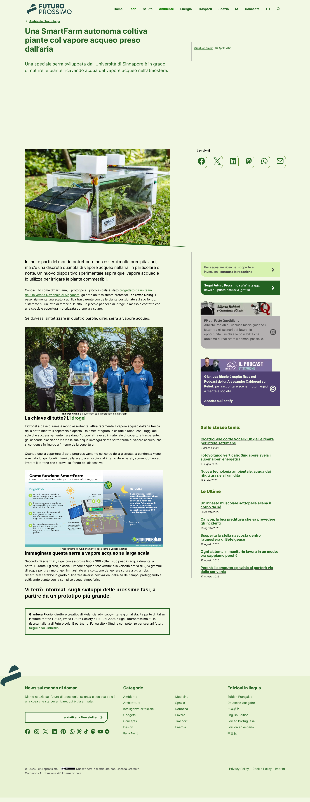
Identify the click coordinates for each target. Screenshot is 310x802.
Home (118, 9)
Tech (132, 9)
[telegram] (107, 731)
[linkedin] (54, 731)
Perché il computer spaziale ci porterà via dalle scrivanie (237, 570)
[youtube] (100, 731)
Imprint (280, 769)
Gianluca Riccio (203, 48)
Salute (147, 9)
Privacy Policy (239, 769)
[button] (278, 9)
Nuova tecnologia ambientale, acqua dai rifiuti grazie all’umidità (236, 473)
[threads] (79, 731)
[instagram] (36, 731)
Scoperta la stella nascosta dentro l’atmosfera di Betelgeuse (231, 537)
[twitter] (45, 731)
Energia (186, 9)
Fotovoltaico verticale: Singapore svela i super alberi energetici (236, 457)
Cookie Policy (262, 769)
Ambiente (166, 9)
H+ (268, 9)
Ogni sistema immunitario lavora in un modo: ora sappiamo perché (239, 553)
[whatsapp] (72, 731)
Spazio (224, 9)
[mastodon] (93, 731)
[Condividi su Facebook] (201, 162)
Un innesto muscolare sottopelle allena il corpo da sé (236, 505)
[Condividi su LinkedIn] (233, 162)
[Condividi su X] (217, 162)
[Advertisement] (155, 111)
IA (236, 9)
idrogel (78, 418)
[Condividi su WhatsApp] (264, 162)
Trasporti (205, 9)
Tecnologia (52, 21)
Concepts (252, 9)
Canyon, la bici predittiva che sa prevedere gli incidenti (238, 521)
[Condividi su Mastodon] (249, 162)
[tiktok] (86, 731)
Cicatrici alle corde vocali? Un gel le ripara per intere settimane (237, 441)
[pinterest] (63, 731)
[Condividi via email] (280, 162)
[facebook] (27, 731)
